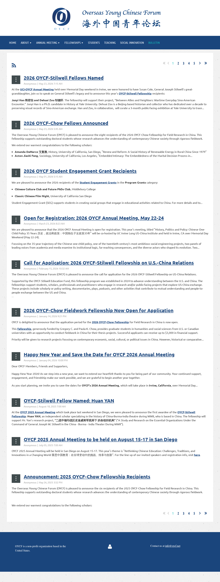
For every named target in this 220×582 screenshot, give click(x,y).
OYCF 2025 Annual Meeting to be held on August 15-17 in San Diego (100, 439)
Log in (110, 546)
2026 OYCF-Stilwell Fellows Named (64, 78)
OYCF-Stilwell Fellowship (135, 93)
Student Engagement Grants (98, 182)
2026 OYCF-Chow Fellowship (110, 322)
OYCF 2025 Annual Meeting (37, 412)
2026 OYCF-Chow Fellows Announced (66, 123)
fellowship (24, 329)
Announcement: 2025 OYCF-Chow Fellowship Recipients (87, 476)
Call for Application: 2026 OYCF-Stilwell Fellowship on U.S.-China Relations (109, 263)
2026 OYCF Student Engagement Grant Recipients (80, 171)
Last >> (205, 63)
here (197, 455)
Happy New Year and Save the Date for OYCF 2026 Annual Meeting (99, 354)
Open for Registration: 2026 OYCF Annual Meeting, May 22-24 (94, 218)
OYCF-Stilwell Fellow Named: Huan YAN (69, 400)
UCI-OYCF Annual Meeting (37, 89)
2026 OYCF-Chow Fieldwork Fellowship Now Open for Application (98, 310)
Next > (200, 63)
